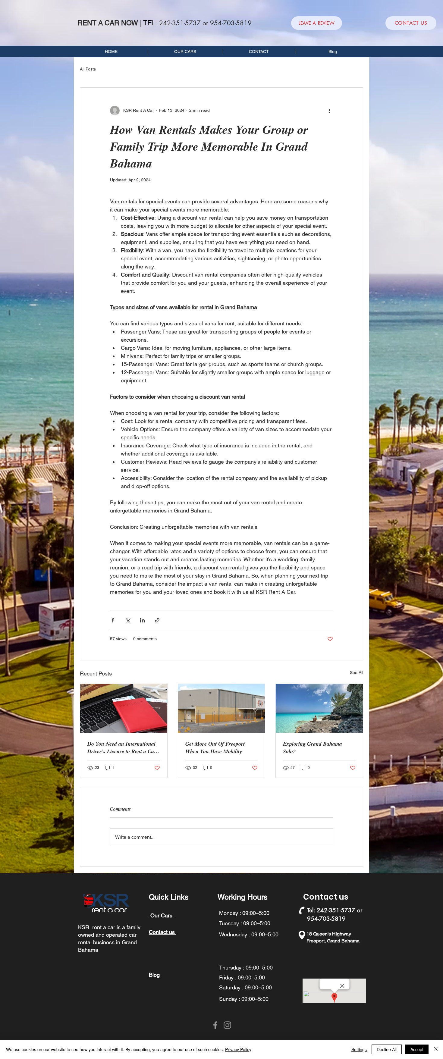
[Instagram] (227, 1025)
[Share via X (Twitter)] (127, 620)
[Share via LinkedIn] (142, 620)
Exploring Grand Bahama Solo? (312, 747)
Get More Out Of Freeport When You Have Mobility (215, 747)
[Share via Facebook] (113, 620)
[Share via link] (157, 620)
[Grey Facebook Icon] (215, 1025)
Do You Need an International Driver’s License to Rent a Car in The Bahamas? (121, 747)
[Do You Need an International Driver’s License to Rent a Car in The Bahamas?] (123, 708)
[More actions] (329, 110)
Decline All (387, 1049)
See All (356, 672)
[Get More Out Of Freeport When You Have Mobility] (221, 708)
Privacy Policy (238, 1049)
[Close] (435, 1049)
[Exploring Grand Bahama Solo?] (319, 708)
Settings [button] (359, 1049)
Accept (416, 1049)
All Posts (88, 69)
